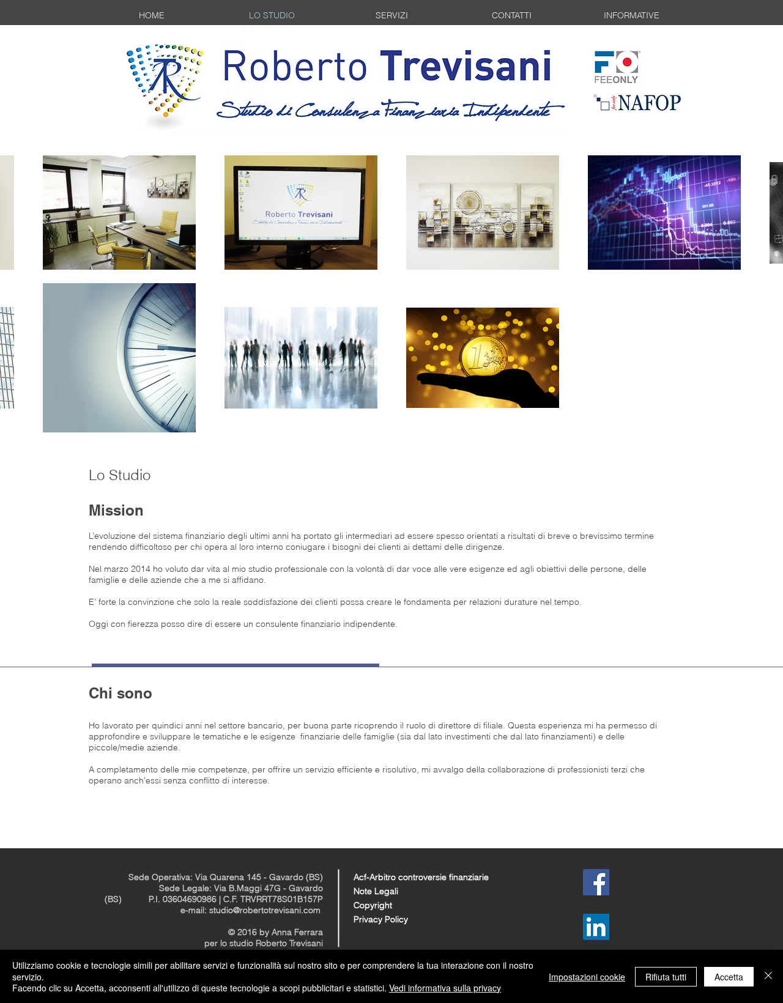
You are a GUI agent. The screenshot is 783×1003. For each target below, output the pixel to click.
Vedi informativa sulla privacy (445, 988)
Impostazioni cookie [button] (587, 977)
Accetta (728, 977)
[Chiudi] (768, 976)
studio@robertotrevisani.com (265, 910)
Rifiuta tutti (665, 977)
